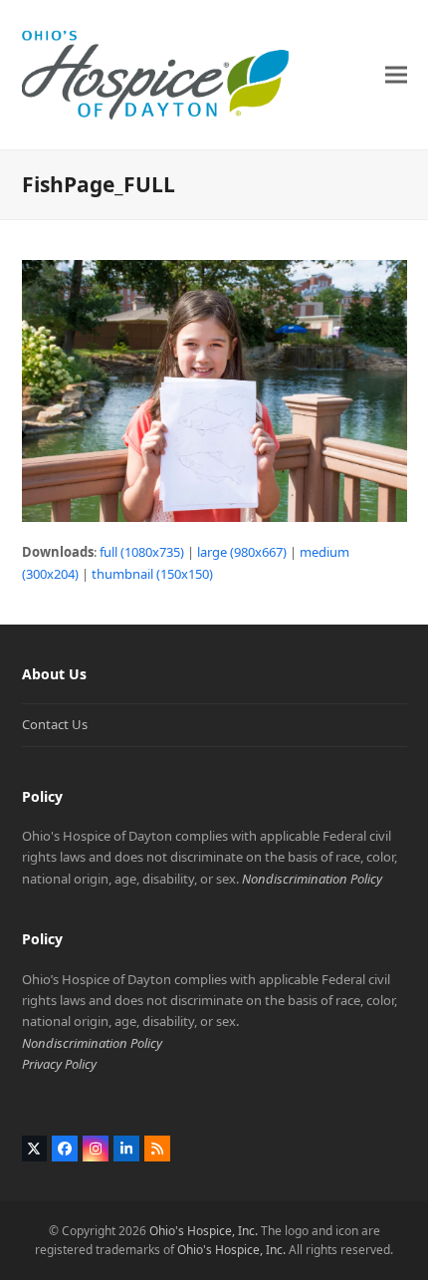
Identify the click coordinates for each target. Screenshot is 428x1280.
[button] (396, 74)
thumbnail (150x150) (152, 574)
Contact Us (55, 724)
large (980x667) (242, 552)
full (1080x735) (142, 552)
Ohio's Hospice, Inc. (203, 1230)
